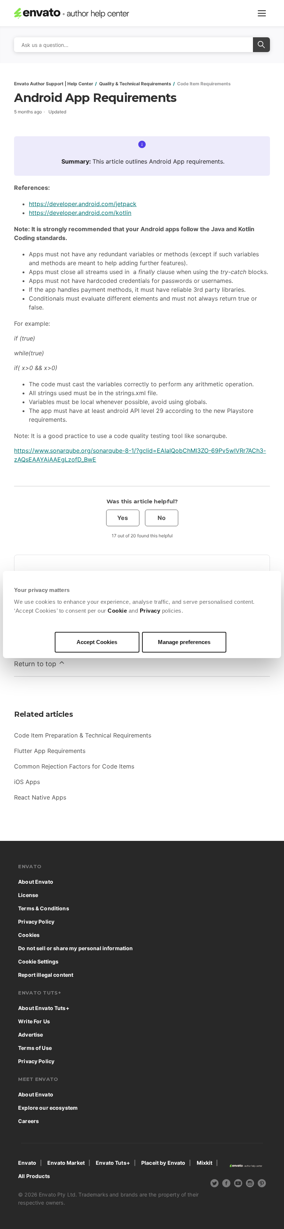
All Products (34, 1176)
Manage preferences (184, 642)
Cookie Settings (38, 961)
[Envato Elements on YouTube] (238, 1184)
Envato (27, 1163)
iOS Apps (27, 781)
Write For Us (34, 1021)
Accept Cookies (97, 642)
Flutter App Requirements (49, 750)
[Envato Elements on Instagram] (250, 1184)
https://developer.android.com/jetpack (82, 204)
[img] (214, 1183)
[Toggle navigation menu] (262, 13)
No (162, 517)
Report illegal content (45, 975)
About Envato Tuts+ (44, 1008)
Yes (122, 517)
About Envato (35, 882)
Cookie (117, 610)
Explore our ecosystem (48, 1108)
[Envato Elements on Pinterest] (262, 1184)
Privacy (150, 610)
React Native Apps (40, 797)
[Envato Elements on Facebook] (226, 1184)
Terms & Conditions (43, 908)
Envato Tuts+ (113, 1163)
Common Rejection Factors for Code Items (74, 766)
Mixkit (205, 1163)
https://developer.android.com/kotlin (80, 212)
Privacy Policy (36, 921)
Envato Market (66, 1163)
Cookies (29, 935)
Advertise (30, 1034)
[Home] (78, 13)
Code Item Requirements (204, 83)
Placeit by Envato (163, 1163)
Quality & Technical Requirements (135, 83)
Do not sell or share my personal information (75, 948)
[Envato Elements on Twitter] (214, 1184)
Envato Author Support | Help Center (53, 83)
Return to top (36, 664)
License (28, 895)
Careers (28, 1121)
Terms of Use (35, 1048)
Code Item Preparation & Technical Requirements (82, 735)
